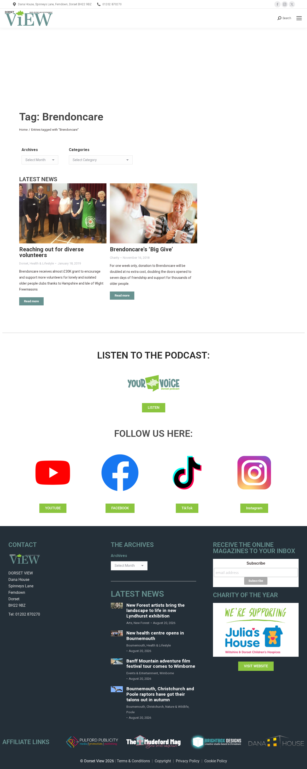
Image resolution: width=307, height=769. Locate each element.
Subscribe (256, 563)
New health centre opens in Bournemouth (155, 635)
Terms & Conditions (133, 761)
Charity (114, 257)
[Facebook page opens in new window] (277, 4)
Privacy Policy (188, 761)
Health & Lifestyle (42, 263)
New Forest (141, 623)
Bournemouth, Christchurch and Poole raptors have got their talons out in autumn (160, 694)
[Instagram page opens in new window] (285, 4)
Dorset (23, 263)
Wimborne (166, 673)
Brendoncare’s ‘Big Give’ (141, 249)
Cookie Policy (215, 761)
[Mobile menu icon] (299, 18)
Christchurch (155, 706)
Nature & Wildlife (177, 706)
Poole (130, 712)
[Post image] (62, 213)
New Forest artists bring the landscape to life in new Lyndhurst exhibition (155, 611)
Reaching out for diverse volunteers (51, 252)
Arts (129, 623)
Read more (31, 301)
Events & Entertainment (142, 673)
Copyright (163, 761)
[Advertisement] (153, 63)
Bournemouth (135, 645)
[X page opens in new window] (292, 4)
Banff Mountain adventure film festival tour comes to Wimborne (160, 663)
